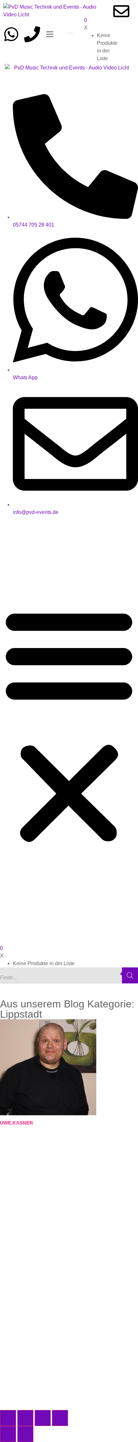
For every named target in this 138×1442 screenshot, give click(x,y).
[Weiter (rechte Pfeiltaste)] (25, 1434)
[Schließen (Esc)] (60, 1418)
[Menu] (50, 34)
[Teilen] (43, 1418)
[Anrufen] (32, 34)
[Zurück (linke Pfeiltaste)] (8, 1434)
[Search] (64, 36)
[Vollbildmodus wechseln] (25, 1418)
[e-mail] (121, 11)
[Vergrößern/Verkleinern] (8, 1418)
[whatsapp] (11, 34)
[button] (69, 725)
